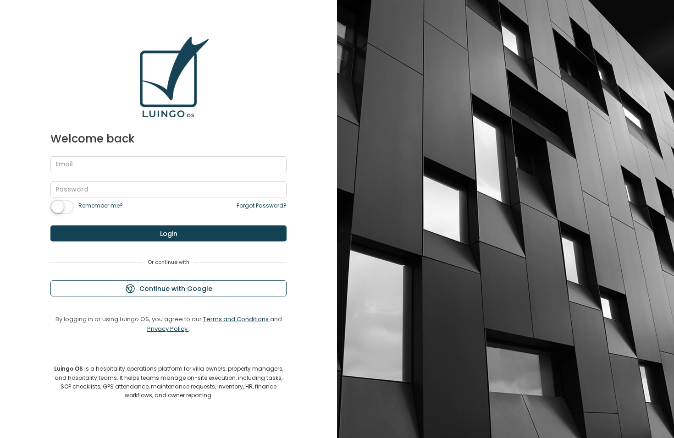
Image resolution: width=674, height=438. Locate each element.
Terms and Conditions (236, 319)
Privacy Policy (168, 328)
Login (168, 233)
